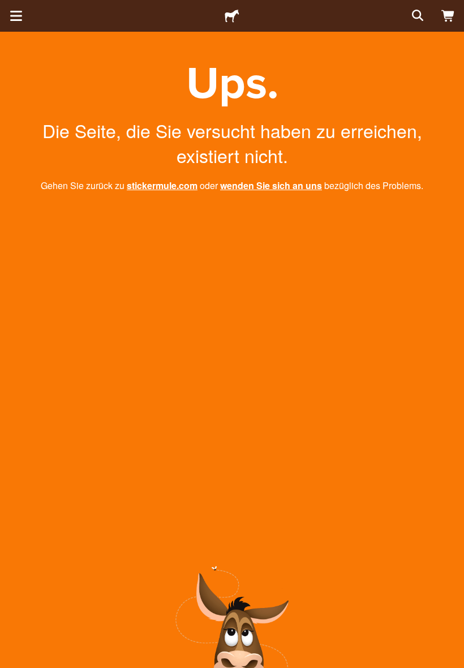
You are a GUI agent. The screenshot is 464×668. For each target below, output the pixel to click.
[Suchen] (416, 16)
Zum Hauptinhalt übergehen (8, 8)
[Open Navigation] (16, 16)
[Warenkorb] (448, 16)
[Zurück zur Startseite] (232, 16)
